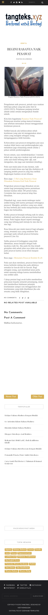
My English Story (12, 560)
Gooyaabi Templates (30, 611)
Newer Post (11, 397)
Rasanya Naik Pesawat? (32, 119)
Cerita (23, 43)
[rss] (22, 2)
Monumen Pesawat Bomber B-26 (28, 258)
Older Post (37, 397)
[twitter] (14, 2)
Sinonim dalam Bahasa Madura (18, 428)
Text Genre (9, 567)
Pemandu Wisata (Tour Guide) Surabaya (21, 455)
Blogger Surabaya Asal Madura (18, 434)
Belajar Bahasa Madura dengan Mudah (21, 415)
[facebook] (12, 2)
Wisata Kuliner (11, 571)
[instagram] (17, 2)
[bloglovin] (20, 2)
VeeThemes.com (24, 608)
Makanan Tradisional (26, 557)
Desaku (38, 549)
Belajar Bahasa (19, 549)
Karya (13, 553)
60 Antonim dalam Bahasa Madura (19, 421)
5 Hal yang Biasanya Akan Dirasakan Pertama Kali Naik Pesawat (20, 180)
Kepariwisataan (24, 553)
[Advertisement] (24, 497)
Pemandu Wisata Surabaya (16, 564)
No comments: (10, 298)
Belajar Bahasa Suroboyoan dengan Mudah (23, 449)
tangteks (25, 605)
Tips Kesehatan (22, 567)
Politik (32, 564)
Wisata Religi (24, 571)
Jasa (7, 553)
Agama (8, 549)
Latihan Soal (10, 557)
